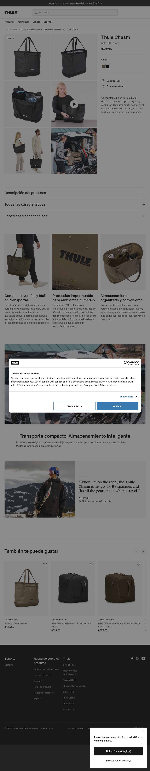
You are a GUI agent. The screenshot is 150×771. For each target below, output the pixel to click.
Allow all (117, 406)
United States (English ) (118, 751)
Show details (126, 396)
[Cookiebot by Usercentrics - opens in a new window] (126, 363)
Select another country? (118, 760)
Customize (72, 406)
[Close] (143, 731)
